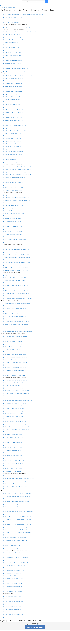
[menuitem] (0, 5)
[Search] (46, 1)
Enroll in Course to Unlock (35, 627)
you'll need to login (39, 624)
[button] (0, 4)
